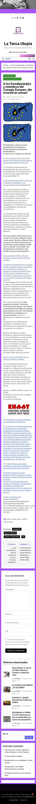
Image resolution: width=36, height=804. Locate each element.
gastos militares (10, 533)
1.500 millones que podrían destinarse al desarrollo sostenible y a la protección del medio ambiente (17, 466)
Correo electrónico (12, 623)
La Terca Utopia (18, 43)
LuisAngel (8, 97)
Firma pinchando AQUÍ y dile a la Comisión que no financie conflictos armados (16, 258)
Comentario (10, 589)
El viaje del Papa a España (13, 756)
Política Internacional (12, 79)
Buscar (5, 734)
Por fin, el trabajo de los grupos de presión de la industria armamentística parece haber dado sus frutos (17, 160)
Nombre (8, 614)
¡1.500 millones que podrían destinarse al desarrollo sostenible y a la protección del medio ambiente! (17, 183)
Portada (5, 65)
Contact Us (23, 800)
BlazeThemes (29, 797)
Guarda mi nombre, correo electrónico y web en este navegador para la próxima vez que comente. (17, 642)
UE (23, 537)
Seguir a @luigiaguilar (12, 497)
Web (6, 631)
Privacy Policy (13, 800)
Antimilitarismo (9, 76)
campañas (16, 529)
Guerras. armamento (12, 537)
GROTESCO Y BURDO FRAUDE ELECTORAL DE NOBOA (22, 700)
